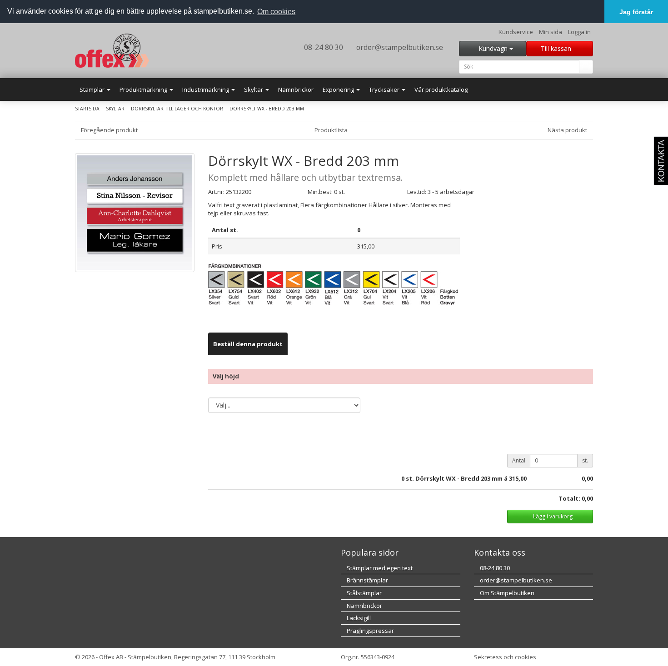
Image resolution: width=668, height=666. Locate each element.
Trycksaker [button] (385, 89)
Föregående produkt (109, 130)
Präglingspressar (369, 630)
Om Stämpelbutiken (506, 593)
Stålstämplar (363, 593)
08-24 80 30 (322, 47)
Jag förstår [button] (636, 11)
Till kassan (557, 48)
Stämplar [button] (93, 89)
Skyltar (115, 108)
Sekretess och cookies (505, 657)
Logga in (579, 32)
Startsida (87, 108)
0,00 (587, 478)
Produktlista (331, 130)
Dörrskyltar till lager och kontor (177, 108)
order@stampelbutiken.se (398, 47)
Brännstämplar (366, 580)
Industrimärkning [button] (206, 89)
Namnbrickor (296, 89)
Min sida (550, 32)
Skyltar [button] (254, 89)
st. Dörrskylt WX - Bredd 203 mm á (457, 478)
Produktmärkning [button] (144, 89)
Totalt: (569, 498)
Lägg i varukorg (552, 516)
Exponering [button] (339, 89)
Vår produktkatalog (441, 89)
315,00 (518, 478)
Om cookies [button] (276, 11)
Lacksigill (358, 618)
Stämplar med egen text (379, 568)
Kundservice (516, 32)
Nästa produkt (568, 130)
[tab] (248, 344)
